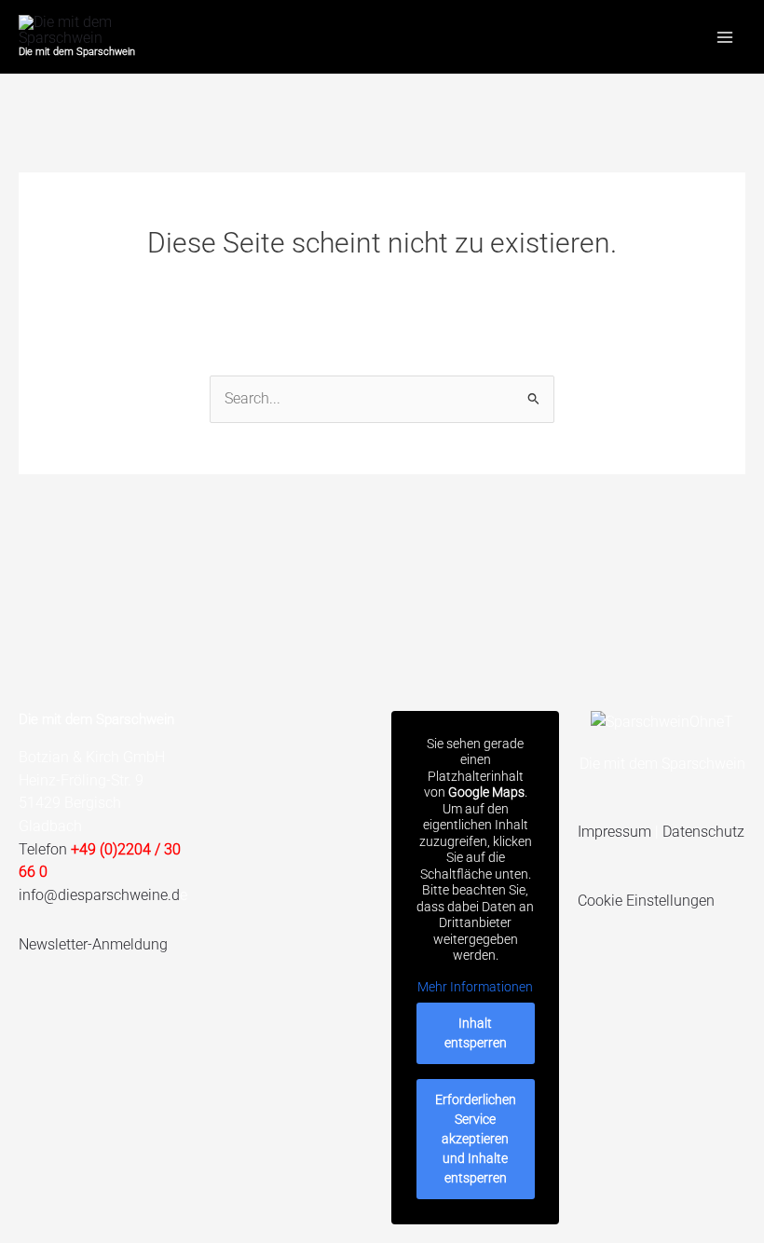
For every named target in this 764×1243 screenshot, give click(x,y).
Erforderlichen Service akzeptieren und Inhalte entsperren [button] (475, 1138)
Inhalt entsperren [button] (475, 1033)
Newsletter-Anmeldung (93, 944)
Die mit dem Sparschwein (77, 52)
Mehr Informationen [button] (475, 986)
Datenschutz (703, 831)
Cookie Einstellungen (646, 900)
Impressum (614, 831)
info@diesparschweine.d (99, 895)
